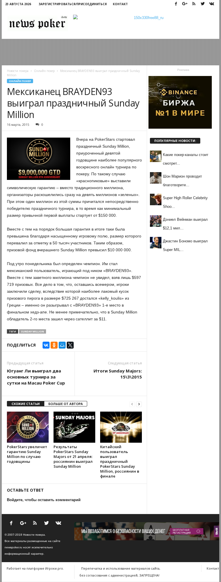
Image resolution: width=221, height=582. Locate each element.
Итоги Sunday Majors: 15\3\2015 (118, 374)
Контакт (120, 4)
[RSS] (193, 4)
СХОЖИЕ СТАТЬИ (26, 404)
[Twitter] (202, 4)
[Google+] (184, 4)
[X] (70, 345)
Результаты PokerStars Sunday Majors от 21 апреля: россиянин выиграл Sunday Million (73, 456)
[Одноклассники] (54, 345)
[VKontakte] (211, 4)
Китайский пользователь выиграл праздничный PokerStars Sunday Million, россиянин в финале (119, 461)
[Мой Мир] (62, 345)
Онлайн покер (20, 81)
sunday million (32, 331)
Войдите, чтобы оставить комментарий (44, 500)
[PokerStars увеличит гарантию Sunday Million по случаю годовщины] (28, 427)
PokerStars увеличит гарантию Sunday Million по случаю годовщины (27, 454)
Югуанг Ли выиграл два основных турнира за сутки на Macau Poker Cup (36, 377)
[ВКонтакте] (46, 345)
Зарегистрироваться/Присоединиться (73, 4)
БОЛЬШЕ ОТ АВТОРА (65, 404)
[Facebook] (175, 4)
